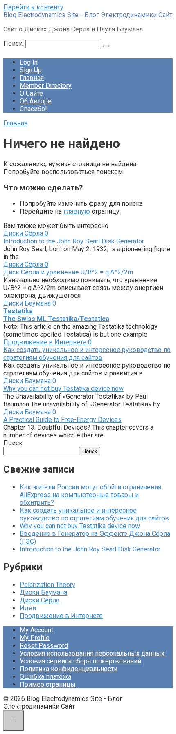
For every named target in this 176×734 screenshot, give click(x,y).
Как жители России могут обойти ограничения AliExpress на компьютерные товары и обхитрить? (90, 494)
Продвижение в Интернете (61, 616)
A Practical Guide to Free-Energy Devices (62, 420)
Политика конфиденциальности (68, 669)
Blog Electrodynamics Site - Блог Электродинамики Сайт (87, 15)
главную (76, 211)
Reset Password (44, 645)
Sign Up (31, 70)
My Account (36, 630)
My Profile (35, 638)
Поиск (13, 443)
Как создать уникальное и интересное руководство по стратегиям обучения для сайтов (87, 353)
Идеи (28, 608)
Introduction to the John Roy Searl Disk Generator (73, 241)
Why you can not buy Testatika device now (63, 389)
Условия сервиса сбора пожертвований (80, 661)
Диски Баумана (43, 592)
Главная (32, 78)
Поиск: (14, 43)
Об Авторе (36, 101)
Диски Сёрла (39, 600)
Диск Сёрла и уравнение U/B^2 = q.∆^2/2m (68, 272)
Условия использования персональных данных (92, 653)
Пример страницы (48, 684)
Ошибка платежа (45, 676)
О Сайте (31, 93)
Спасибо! (33, 109)
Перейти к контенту (33, 7)
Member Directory (46, 85)
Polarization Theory (47, 585)
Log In (29, 62)
